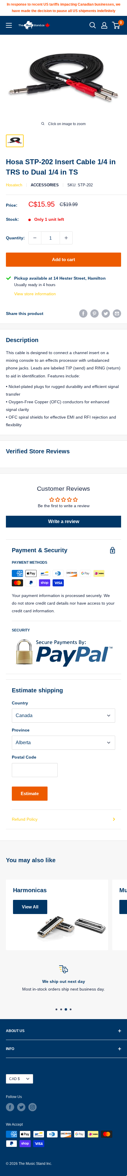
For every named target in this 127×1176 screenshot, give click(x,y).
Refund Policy (25, 819)
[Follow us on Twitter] (21, 1107)
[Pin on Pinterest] (94, 313)
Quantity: (15, 237)
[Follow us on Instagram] (32, 1107)
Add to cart (63, 259)
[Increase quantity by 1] (66, 238)
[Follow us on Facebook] (10, 1107)
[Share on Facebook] (83, 313)
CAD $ (14, 1079)
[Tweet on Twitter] (106, 313)
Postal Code (24, 757)
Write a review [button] (63, 521)
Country (20, 703)
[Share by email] (117, 313)
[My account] (104, 25)
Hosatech (14, 185)
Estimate (30, 793)
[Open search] (92, 25)
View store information (35, 293)
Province (21, 730)
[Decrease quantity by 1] (35, 238)
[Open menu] (9, 25)
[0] (116, 25)
